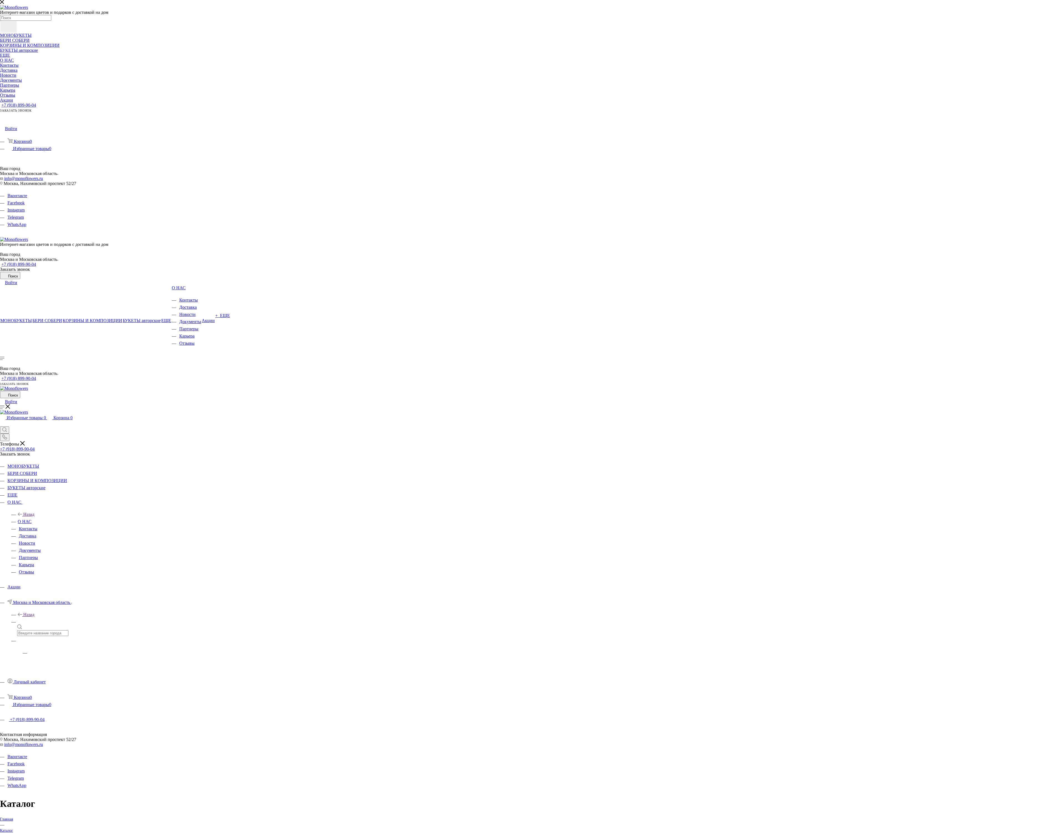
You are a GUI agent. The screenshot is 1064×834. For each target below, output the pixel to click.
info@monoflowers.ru (23, 178)
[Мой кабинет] (2, 423)
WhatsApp (16, 224)
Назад (28, 514)
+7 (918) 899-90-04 (18, 105)
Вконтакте (17, 195)
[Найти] (8, 27)
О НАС (25, 521)
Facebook (16, 202)
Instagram (16, 210)
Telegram (15, 217)
